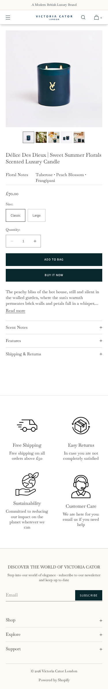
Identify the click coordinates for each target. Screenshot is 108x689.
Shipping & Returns (23, 353)
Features (13, 340)
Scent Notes (17, 327)
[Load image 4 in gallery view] (66, 137)
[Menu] (13, 17)
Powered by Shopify (54, 680)
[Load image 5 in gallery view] (79, 137)
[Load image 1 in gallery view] (28, 137)
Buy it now (54, 275)
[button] (83, 17)
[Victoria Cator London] (54, 17)
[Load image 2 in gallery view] (41, 137)
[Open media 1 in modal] (54, 78)
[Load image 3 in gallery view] (54, 137)
